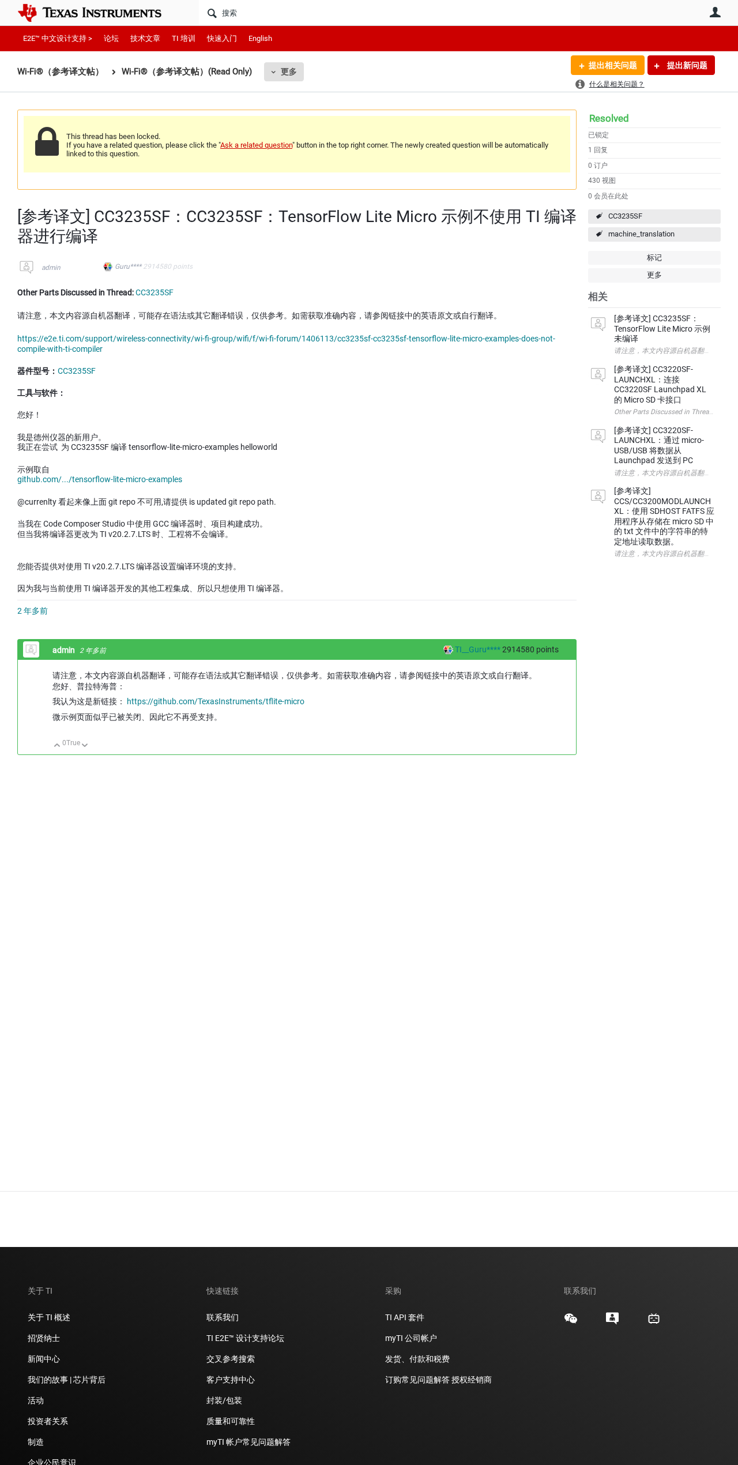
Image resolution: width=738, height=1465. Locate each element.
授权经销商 (471, 1379)
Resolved (609, 118)
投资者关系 (48, 1421)
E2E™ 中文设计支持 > (57, 38)
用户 (715, 12)
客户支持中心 (230, 1379)
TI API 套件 (404, 1317)
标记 (654, 257)
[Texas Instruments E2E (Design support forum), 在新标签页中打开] (612, 1322)
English (260, 38)
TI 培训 (183, 38)
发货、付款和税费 (417, 1358)
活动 (36, 1400)
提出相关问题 (613, 65)
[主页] (98, 12)
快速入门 (222, 38)
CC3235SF (625, 216)
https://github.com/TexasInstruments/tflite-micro (215, 701)
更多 (289, 71)
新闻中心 (44, 1358)
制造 (36, 1442)
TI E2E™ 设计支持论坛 (245, 1338)
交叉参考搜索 (230, 1358)
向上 (57, 746)
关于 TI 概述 (49, 1317)
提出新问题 (686, 65)
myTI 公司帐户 (411, 1338)
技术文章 (145, 38)
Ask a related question (256, 145)
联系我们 (222, 1317)
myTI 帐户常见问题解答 (248, 1442)
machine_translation (641, 234)
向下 (85, 746)
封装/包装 (224, 1400)
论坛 (111, 38)
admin (51, 268)
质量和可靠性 (231, 1421)
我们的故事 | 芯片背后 (67, 1379)
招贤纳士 (44, 1338)
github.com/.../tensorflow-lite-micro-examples (99, 479)
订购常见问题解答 (417, 1379)
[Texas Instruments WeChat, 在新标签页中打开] (571, 1322)
